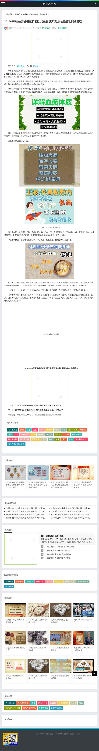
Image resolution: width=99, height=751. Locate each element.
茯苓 (28, 430)
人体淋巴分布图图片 (63, 558)
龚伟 (33, 703)
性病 (33, 434)
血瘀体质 (9, 582)
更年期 (35, 66)
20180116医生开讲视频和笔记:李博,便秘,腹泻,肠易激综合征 (39, 410)
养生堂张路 (43, 708)
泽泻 (42, 430)
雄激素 (41, 434)
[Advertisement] (49, 47)
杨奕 (48, 547)
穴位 (48, 550)
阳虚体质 (9, 586)
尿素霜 (53, 703)
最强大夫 (44, 14)
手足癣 (73, 703)
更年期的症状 (81, 439)
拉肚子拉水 (59, 536)
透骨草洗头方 (82, 582)
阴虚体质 (29, 582)
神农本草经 (72, 430)
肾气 (64, 439)
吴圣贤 (49, 434)
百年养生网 (49, 3)
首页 (26, 14)
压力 (44, 439)
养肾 (51, 439)
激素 (63, 430)
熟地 (16, 434)
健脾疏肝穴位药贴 (13, 708)
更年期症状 (24, 439)
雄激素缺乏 (76, 434)
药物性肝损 (42, 703)
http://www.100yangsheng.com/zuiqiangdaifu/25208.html (39, 415)
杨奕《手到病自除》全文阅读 (62, 547)
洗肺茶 (49, 582)
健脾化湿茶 (69, 582)
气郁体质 (40, 582)
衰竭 (71, 439)
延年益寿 (35, 439)
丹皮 (35, 430)
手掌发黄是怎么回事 (63, 554)
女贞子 (66, 434)
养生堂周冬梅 (23, 703)
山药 (10, 434)
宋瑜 (81, 703)
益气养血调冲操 (29, 708)
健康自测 (50, 554)
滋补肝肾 (24, 434)
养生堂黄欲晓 (56, 708)
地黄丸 (57, 434)
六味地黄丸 (12, 430)
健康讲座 (34, 14)
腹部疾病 (50, 536)
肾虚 (22, 430)
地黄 (57, 430)
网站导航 (19, 14)
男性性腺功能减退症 (16, 444)
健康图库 (50, 558)
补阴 (57, 439)
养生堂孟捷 (10, 703)
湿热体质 (58, 582)
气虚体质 (19, 582)
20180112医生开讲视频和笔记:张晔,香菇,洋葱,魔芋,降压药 (38, 405)
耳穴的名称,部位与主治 (60, 550)
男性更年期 (12, 439)
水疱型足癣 (63, 703)
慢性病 (83, 430)
